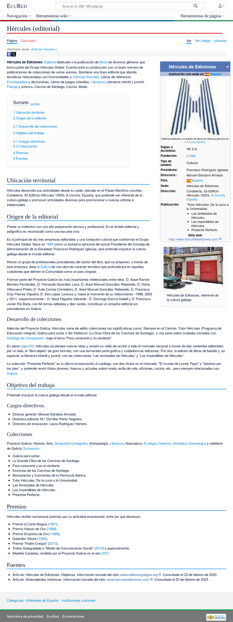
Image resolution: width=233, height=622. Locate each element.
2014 (99, 548)
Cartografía (79, 443)
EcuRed (17, 6)
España (215, 74)
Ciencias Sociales (86, 76)
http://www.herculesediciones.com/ (193, 239)
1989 (54, 533)
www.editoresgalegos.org (139, 574)
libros (103, 61)
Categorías (15, 600)
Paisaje (12, 86)
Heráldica (180, 443)
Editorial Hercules (43, 49)
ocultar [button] (35, 104)
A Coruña (190, 142)
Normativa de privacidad (25, 616)
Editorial (50, 61)
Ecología (150, 443)
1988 (51, 528)
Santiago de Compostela (25, 338)
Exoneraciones (73, 616)
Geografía (61, 443)
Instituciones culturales (79, 600)
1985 (192, 155)
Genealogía (197, 443)
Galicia (45, 266)
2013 (52, 543)
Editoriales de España (42, 600)
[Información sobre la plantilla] (227, 66)
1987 (52, 523)
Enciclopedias (17, 81)
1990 (42, 538)
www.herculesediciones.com (128, 579)
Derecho (164, 443)
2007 (105, 553)
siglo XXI (27, 345)
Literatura (98, 81)
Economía (31, 448)
